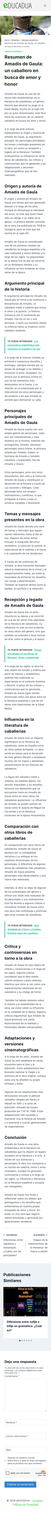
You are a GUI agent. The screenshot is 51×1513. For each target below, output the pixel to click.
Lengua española (14, 51)
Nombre (11, 1422)
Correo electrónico (17, 1436)
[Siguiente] (43, 1312)
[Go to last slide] (8, 1312)
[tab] (20, 1340)
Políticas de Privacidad (26, 1504)
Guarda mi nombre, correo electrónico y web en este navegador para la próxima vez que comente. (27, 1460)
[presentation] (25, 1301)
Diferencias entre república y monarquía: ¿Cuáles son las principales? (13, 1245)
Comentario (12, 1376)
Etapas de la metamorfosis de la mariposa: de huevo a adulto (38, 1243)
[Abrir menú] (45, 5)
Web (8, 1449)
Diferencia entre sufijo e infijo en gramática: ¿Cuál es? (24, 1326)
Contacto (37, 1500)
